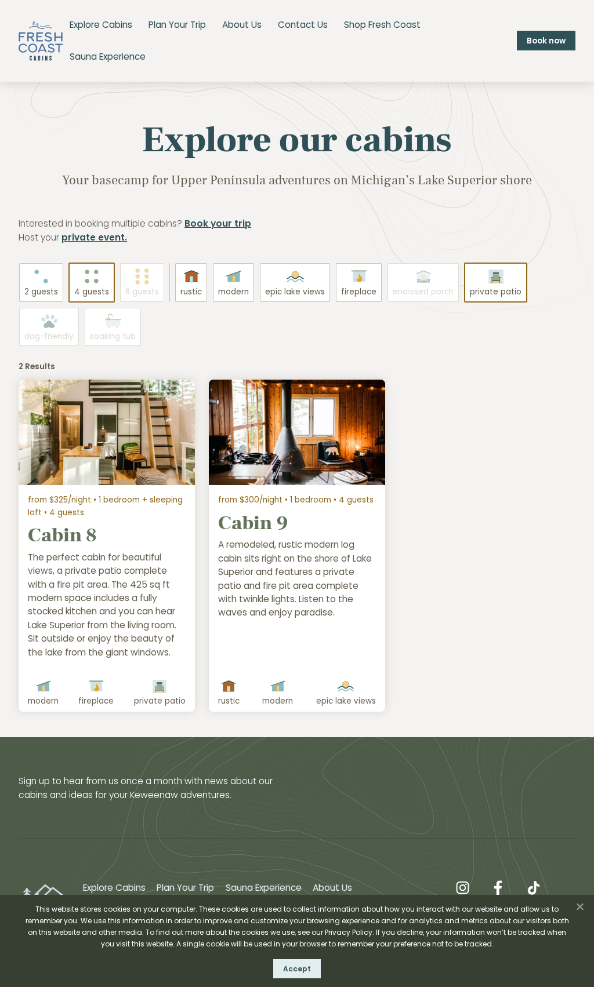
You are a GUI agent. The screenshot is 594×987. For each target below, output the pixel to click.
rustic (191, 291)
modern (233, 291)
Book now (546, 40)
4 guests (91, 291)
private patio (495, 291)
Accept (297, 969)
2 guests (41, 291)
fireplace (358, 291)
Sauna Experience (108, 56)
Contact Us (303, 25)
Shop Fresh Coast (382, 25)
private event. (94, 237)
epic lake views (295, 291)
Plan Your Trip (177, 25)
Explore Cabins (101, 25)
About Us (242, 25)
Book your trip (217, 223)
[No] (579, 906)
